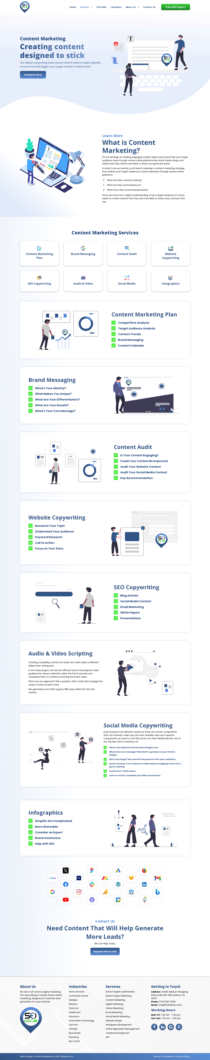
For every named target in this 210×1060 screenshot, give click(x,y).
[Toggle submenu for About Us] (138, 7)
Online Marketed (43, 1056)
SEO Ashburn (62, 1056)
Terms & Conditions (163, 1056)
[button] (175, 7)
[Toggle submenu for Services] (92, 7)
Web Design (26, 1056)
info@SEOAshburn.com (170, 1004)
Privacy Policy (183, 1056)
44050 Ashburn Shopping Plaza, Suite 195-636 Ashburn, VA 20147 (169, 995)
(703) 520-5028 (167, 1001)
